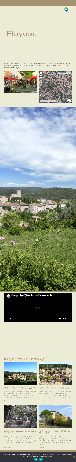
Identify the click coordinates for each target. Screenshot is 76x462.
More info (7, 401)
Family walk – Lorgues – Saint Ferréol (54, 388)
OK (36, 459)
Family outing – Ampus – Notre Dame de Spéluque (54, 432)
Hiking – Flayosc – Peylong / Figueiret (19, 388)
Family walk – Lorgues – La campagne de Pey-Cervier (20, 432)
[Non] (74, 457)
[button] (38, 2)
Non (40, 459)
